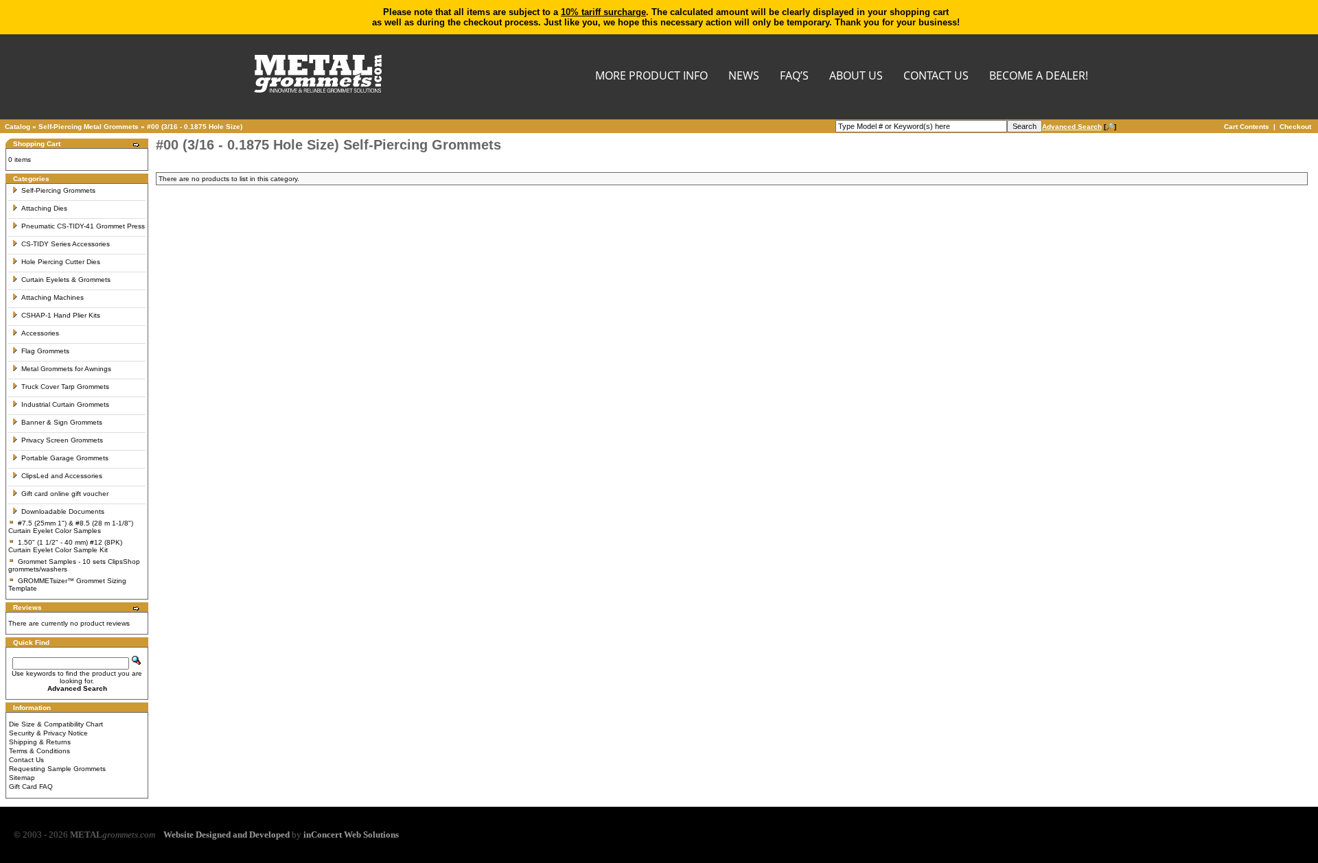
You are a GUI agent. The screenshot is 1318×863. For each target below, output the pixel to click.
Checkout (1295, 126)
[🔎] (1079, 126)
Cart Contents (1246, 126)
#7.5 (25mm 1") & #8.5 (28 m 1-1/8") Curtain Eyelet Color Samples (70, 526)
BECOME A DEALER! (1038, 76)
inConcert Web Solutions (351, 834)
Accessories (40, 333)
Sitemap (22, 777)
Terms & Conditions (39, 751)
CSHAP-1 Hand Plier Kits (60, 315)
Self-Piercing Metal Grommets (88, 126)
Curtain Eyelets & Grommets (66, 279)
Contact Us (26, 760)
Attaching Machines (52, 297)
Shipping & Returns (40, 742)
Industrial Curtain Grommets (65, 404)
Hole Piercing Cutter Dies (60, 261)
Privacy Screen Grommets (62, 440)
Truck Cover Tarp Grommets (65, 386)
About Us (856, 76)
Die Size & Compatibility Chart (56, 724)
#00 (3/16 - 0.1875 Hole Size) (194, 126)
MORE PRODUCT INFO (651, 76)
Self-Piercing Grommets (58, 190)
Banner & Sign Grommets (61, 422)
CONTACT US (936, 76)
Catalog (17, 126)
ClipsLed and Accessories (61, 476)
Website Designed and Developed (226, 834)
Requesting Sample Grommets (57, 768)
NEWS (743, 76)
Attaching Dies (44, 208)
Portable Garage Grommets (64, 458)
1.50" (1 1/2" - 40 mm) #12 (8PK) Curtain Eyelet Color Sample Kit (65, 546)
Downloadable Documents (62, 511)
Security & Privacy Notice (48, 733)
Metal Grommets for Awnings (66, 369)
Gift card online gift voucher (64, 493)
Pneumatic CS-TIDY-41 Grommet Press (83, 226)
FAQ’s (794, 76)
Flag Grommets (45, 351)
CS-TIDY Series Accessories (65, 244)
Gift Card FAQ (31, 786)
